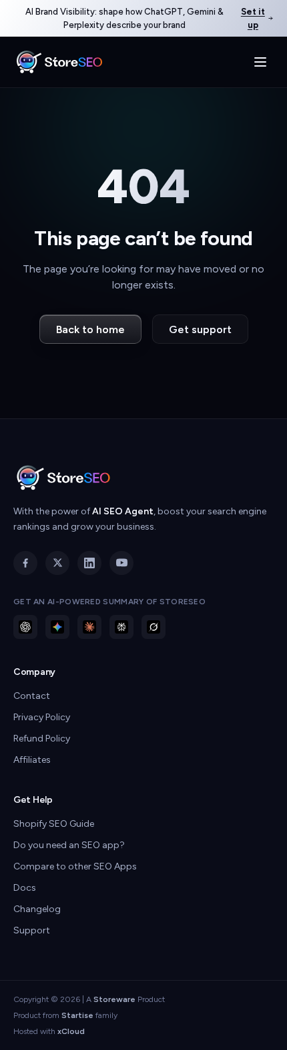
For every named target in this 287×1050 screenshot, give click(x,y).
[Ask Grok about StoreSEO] (153, 627)
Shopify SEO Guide (53, 823)
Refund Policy (41, 738)
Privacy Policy (41, 717)
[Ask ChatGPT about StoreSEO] (25, 627)
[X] (57, 563)
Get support (200, 329)
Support (31, 930)
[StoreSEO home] (59, 62)
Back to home (90, 329)
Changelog (37, 909)
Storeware (114, 999)
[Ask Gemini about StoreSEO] (57, 627)
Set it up (253, 18)
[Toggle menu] (260, 62)
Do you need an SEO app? (69, 845)
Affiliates (32, 760)
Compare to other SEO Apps (75, 866)
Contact (31, 696)
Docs (24, 887)
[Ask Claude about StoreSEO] (89, 627)
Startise (77, 1015)
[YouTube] (121, 563)
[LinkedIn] (89, 563)
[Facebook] (25, 563)
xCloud (71, 1031)
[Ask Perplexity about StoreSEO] (121, 627)
